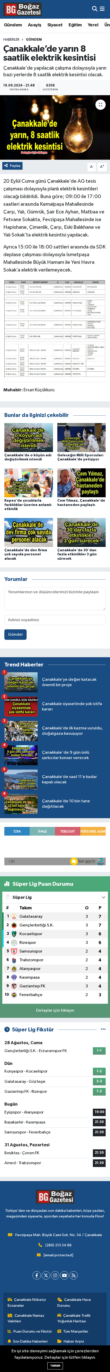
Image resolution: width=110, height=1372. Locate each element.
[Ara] (94, 9)
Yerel (93, 25)
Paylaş (15, 166)
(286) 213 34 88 (58, 1245)
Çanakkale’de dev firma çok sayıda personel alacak (25, 554)
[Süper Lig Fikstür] (103, 1030)
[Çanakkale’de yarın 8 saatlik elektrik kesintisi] (55, 127)
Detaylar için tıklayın (55, 1010)
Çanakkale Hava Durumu (74, 1302)
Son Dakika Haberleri (30, 1341)
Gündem (13, 25)
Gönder (15, 634)
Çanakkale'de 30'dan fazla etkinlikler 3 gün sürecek (77, 554)
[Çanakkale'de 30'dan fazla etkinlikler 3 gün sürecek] (81, 532)
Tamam (55, 1365)
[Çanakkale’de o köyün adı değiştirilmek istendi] (28, 437)
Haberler (11, 39)
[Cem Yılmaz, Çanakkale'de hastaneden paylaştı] (81, 483)
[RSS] (73, 1275)
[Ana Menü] (102, 9)
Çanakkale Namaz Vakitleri (26, 1318)
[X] (46, 1275)
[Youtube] (64, 1275)
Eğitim (75, 25)
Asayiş (34, 25)
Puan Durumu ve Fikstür (33, 1331)
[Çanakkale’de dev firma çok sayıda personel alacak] (28, 532)
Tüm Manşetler (75, 1331)
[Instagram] (55, 1275)
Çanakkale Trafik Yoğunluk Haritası (74, 1318)
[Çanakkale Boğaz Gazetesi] (22, 9)
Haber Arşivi (74, 1341)
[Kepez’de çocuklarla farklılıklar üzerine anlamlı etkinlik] (28, 483)
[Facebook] (36, 1275)
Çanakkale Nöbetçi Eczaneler (27, 1302)
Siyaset (55, 25)
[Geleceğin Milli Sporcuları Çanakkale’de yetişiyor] (81, 437)
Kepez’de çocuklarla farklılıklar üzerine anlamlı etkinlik (27, 505)
